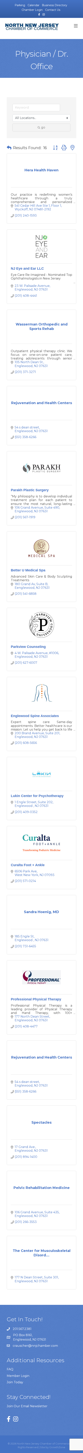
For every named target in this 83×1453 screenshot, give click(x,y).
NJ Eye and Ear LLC (27, 268)
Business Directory (54, 5)
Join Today (15, 1382)
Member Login (18, 1376)
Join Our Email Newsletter (27, 1406)
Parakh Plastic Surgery (30, 490)
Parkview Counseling (28, 647)
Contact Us (52, 10)
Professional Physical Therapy (36, 999)
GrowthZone (57, 1447)
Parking (20, 5)
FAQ (10, 1369)
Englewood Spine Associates (35, 716)
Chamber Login (32, 10)
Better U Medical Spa (28, 570)
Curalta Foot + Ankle (28, 865)
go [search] (43, 127)
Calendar (33, 5)
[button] (9, 147)
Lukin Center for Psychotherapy (37, 796)
